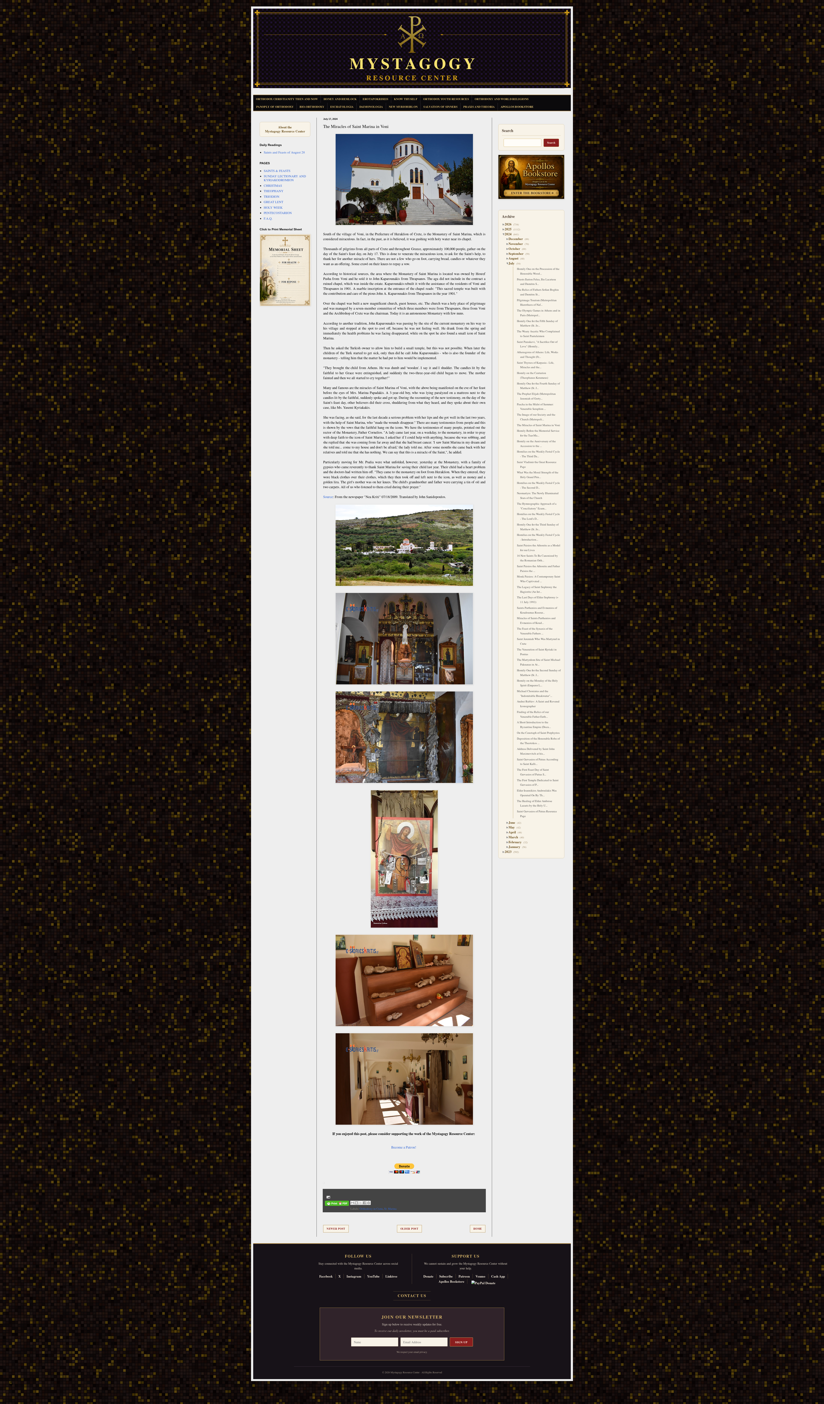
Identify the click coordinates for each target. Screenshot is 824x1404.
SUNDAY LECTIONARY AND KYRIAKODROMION (285, 178)
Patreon (464, 1276)
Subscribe (446, 1276)
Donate (428, 1276)
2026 (510, 224)
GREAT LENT (273, 202)
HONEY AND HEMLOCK (340, 99)
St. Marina (390, 1209)
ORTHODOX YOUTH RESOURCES (446, 99)
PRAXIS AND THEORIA (479, 107)
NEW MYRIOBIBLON (403, 107)
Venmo (480, 1276)
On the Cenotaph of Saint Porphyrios (538, 733)
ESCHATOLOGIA (342, 107)
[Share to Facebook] (364, 1203)
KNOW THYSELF (405, 99)
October (516, 249)
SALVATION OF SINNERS (440, 107)
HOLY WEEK (273, 207)
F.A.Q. (268, 218)
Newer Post (336, 1229)
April (514, 832)
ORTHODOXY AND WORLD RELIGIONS (502, 99)
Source (328, 496)
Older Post (409, 1229)
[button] (11, 1385)
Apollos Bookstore (451, 1281)
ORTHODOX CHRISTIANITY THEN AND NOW (287, 99)
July (513, 263)
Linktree (391, 1276)
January (516, 847)
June (513, 822)
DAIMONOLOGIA (371, 107)
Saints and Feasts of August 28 (284, 152)
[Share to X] (360, 1203)
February (517, 842)
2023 (510, 852)
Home (477, 1229)
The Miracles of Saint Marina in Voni (538, 425)
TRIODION (271, 196)
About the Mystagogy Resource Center (285, 129)
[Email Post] (327, 1197)
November (517, 244)
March (515, 837)
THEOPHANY (273, 191)
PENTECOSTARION (278, 213)
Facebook (326, 1276)
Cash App (498, 1276)
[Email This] (352, 1203)
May (513, 827)
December (517, 239)
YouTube (373, 1276)
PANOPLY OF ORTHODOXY (275, 107)
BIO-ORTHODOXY (312, 107)
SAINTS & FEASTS (277, 171)
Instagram (354, 1276)
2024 (510, 234)
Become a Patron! (403, 1147)
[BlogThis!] (356, 1203)
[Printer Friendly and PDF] (337, 1204)
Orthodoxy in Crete (371, 1209)
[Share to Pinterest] (369, 1203)
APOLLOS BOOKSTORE (517, 107)
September (518, 253)
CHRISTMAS (273, 185)
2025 (510, 229)
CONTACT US (412, 1295)
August (515, 258)
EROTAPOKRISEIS (375, 99)
